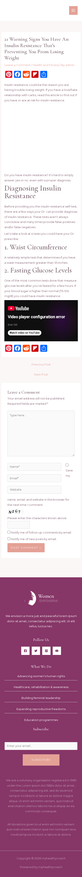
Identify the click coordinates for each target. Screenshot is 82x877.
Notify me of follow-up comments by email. (41, 532)
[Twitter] (36, 651)
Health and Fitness (46, 65)
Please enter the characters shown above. (37, 518)
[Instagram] (46, 651)
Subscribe (41, 759)
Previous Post (41, 364)
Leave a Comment (17, 65)
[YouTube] (57, 651)
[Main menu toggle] (73, 10)
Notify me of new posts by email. (34, 539)
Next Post (41, 374)
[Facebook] (25, 651)
